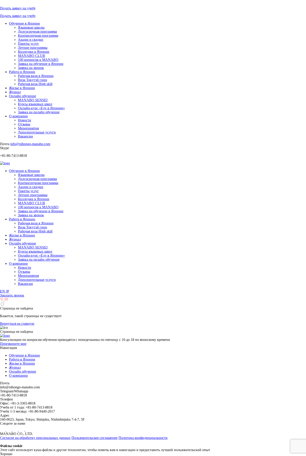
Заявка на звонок (31, 68)
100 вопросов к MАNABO (38, 60)
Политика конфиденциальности (143, 438)
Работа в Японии (22, 72)
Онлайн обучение (22, 96)
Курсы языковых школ (35, 104)
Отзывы (24, 124)
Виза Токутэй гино (32, 80)
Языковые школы (31, 27)
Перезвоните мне (13, 344)
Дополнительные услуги (37, 132)
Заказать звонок (12, 295)
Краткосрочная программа (38, 35)
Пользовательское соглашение (94, 438)
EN (3, 291)
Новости (24, 120)
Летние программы (32, 47)
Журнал (15, 92)
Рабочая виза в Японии (36, 76)
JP (7, 291)
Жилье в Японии (22, 88)
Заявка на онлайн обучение (39, 112)
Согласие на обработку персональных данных (35, 438)
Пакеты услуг (28, 43)
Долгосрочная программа (37, 31)
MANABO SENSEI (32, 100)
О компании (18, 116)
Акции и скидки (30, 39)
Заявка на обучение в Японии (40, 64)
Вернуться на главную (17, 323)
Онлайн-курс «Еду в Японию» (41, 108)
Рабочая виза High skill (35, 84)
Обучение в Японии (24, 23)
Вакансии (25, 136)
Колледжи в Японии (33, 52)
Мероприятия (28, 128)
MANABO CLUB (31, 56)
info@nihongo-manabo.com (30, 144)
